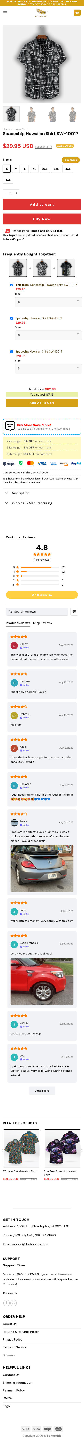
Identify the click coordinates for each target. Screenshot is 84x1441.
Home (6, 129)
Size (6, 159)
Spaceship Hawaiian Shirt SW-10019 (38, 318)
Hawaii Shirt (21, 129)
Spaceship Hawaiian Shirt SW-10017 (46, 285)
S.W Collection (40, 472)
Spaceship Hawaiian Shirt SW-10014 (38, 351)
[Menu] (5, 12)
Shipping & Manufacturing (31, 503)
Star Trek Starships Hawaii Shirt (60, 1173)
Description (20, 493)
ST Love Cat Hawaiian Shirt (20, 1171)
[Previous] (9, 64)
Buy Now (42, 219)
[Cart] (77, 13)
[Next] (74, 64)
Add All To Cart (41, 403)
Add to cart (42, 204)
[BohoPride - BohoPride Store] (42, 12)
